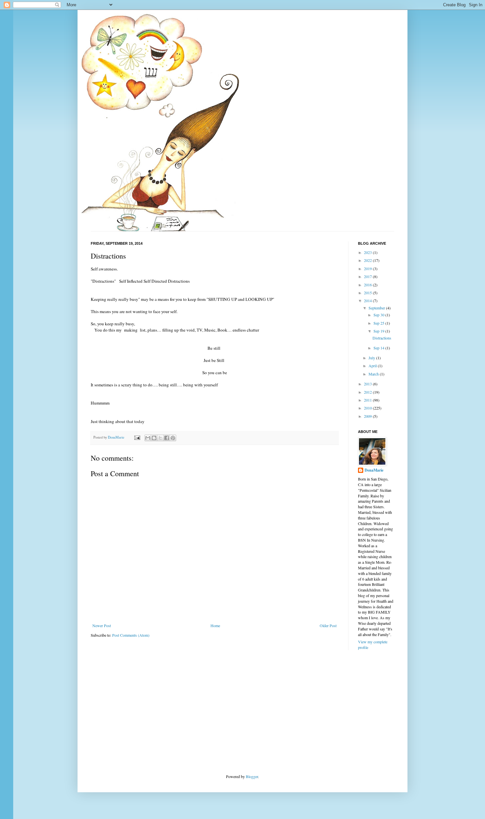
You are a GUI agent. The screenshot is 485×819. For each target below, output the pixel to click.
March (374, 373)
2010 (368, 407)
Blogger (252, 776)
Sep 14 (379, 347)
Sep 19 (379, 331)
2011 (368, 400)
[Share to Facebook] (166, 438)
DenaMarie (374, 470)
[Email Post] (137, 437)
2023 (368, 252)
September (377, 307)
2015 (368, 292)
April (373, 365)
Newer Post (101, 625)
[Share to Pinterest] (173, 438)
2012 (368, 392)
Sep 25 (379, 323)
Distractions (381, 337)
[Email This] (148, 438)
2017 (368, 276)
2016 (368, 284)
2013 (368, 383)
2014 (368, 300)
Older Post (328, 625)
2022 (368, 260)
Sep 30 (379, 314)
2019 (368, 268)
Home (215, 625)
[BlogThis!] (154, 438)
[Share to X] (160, 438)
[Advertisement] (140, 711)
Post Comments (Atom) (130, 635)
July (372, 357)
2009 (368, 416)
